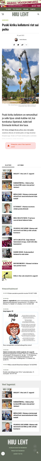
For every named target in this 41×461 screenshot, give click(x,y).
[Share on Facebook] (14, 45)
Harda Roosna (23, 39)
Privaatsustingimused (17, 451)
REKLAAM (25, 9)
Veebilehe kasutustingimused (18, 447)
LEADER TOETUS (17, 454)
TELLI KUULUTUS (17, 9)
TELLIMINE (8, 9)
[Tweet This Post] (18, 45)
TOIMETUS (32, 9)
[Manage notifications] (37, 452)
